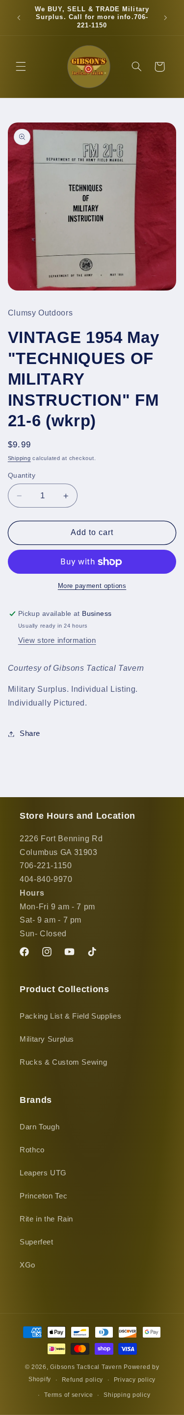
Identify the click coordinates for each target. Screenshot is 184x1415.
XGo (27, 1265)
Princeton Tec (43, 1196)
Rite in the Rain (46, 1219)
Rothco (32, 1150)
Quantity (21, 475)
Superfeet (36, 1242)
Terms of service (68, 1395)
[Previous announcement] (18, 17)
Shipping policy (127, 1395)
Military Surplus (47, 1039)
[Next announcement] (165, 17)
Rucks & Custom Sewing (63, 1062)
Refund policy (83, 1380)
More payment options (92, 586)
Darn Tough (39, 1127)
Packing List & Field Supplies (70, 1016)
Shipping (19, 458)
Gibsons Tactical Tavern (86, 1367)
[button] (20, 66)
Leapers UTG (43, 1173)
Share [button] (30, 733)
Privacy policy (135, 1380)
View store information (57, 640)
